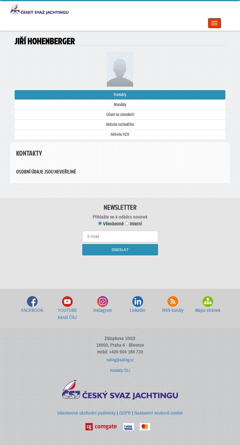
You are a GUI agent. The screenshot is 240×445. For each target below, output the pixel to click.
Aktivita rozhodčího (120, 124)
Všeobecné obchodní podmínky (86, 412)
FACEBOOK (32, 310)
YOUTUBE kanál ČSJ (67, 314)
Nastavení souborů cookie (158, 412)
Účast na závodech (120, 114)
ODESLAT (120, 249)
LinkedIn (137, 310)
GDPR (125, 412)
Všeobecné (113, 223)
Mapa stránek (207, 310)
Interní (135, 223)
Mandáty (120, 104)
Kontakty (120, 94)
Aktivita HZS (120, 134)
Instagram (102, 310)
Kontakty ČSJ (120, 370)
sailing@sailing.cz (120, 360)
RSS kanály (173, 310)
